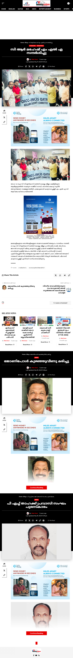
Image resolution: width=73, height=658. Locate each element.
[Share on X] (29, 66)
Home (22, 42)
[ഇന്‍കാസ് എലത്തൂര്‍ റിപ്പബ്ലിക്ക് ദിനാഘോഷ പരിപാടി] (10, 321)
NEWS (36, 357)
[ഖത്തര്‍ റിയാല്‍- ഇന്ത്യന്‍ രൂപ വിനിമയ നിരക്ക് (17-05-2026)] (63, 321)
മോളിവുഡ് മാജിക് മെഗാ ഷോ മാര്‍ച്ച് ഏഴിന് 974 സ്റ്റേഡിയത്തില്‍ (28, 333)
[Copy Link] (40, 66)
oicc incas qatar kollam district (36, 267)
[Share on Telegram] (36, 66)
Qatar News (40, 45)
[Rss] (39, 655)
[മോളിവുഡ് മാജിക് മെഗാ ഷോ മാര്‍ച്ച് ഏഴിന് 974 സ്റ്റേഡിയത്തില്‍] (28, 321)
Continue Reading (36, 488)
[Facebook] (34, 655)
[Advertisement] (36, 25)
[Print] (43, 66)
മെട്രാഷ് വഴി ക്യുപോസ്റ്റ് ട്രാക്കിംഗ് (45, 330)
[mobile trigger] (3, 3)
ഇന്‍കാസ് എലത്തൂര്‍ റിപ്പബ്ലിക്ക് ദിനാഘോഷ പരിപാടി (9, 333)
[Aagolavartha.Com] (36, 3)
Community (32, 45)
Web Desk (35, 59)
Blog (26, 42)
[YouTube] (36, 655)
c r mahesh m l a (22, 267)
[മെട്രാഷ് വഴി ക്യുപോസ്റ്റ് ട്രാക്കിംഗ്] (45, 321)
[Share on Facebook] (26, 66)
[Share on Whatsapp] (33, 66)
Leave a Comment (61, 303)
